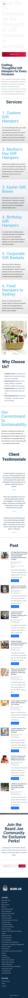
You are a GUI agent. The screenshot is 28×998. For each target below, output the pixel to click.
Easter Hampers (6, 929)
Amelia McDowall (18, 561)
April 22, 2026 (16, 678)
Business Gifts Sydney (8, 913)
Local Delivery (16, 737)
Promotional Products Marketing (11, 966)
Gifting (4, 953)
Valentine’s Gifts (6, 973)
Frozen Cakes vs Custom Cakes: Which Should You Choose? (19, 702)
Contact (4, 986)
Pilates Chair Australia (8, 962)
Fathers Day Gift (16, 650)
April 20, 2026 (16, 708)
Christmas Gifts (6, 922)
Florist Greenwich (17, 593)
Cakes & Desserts (17, 709)
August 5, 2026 (16, 563)
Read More (15, 580)
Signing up (22, 866)
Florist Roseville (6, 940)
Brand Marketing (6, 911)
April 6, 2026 (15, 763)
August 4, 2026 (16, 591)
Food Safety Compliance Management (13, 944)
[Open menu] (25, 4)
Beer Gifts (4, 902)
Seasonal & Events (17, 794)
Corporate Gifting (7, 924)
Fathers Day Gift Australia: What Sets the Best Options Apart (19, 643)
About (3, 983)
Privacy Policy (6, 981)
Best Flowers (5, 904)
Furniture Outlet (6, 946)
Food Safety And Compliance (10, 942)
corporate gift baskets (14, 89)
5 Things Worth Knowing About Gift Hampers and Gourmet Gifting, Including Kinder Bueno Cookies (19, 555)
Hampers (4, 955)
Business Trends (6, 915)
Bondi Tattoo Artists (7, 909)
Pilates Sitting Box (7, 964)
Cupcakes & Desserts (18, 679)
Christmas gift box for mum (9, 920)
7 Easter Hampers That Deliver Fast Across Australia (18, 730)
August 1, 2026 (16, 648)
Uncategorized (16, 622)
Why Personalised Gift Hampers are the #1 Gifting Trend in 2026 (18, 758)
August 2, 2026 (16, 621)
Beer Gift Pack (6, 900)
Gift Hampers (16, 765)
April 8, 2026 (15, 736)
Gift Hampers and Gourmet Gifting (17, 566)
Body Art (4, 907)
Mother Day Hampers (8, 960)
